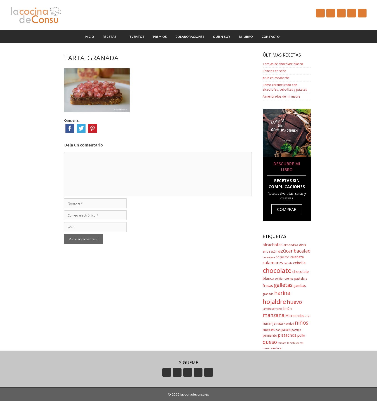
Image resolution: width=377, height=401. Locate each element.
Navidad (289, 323)
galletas (283, 284)
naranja (269, 323)
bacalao (302, 251)
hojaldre (274, 302)
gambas (299, 285)
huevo (294, 301)
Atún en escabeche (276, 78)
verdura (276, 348)
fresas (268, 285)
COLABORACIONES (189, 36)
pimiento (270, 335)
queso (270, 341)
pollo (301, 335)
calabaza (297, 257)
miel (307, 316)
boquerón (283, 257)
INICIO (89, 36)
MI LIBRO (246, 36)
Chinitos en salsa (274, 71)
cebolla (299, 262)
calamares (273, 262)
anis (302, 244)
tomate (282, 342)
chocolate (277, 270)
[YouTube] (320, 13)
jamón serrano (272, 309)
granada (268, 294)
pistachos (287, 335)
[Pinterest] (362, 13)
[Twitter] (341, 13)
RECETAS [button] (109, 36)
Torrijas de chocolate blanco (283, 64)
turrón (266, 348)
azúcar (285, 251)
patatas (296, 330)
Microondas (294, 315)
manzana (273, 315)
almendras (290, 245)
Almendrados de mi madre (281, 96)
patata (286, 330)
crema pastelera (295, 278)
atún (274, 251)
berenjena (269, 257)
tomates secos (295, 342)
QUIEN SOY (221, 36)
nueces (269, 329)
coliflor (279, 279)
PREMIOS (160, 36)
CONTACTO (271, 36)
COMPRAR (286, 209)
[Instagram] (351, 13)
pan (278, 330)
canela (288, 263)
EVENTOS (137, 36)
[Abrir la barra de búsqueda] (290, 36)
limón (287, 308)
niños (301, 322)
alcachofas (273, 244)
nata (279, 323)
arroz (266, 251)
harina (282, 293)
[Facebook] (330, 13)
